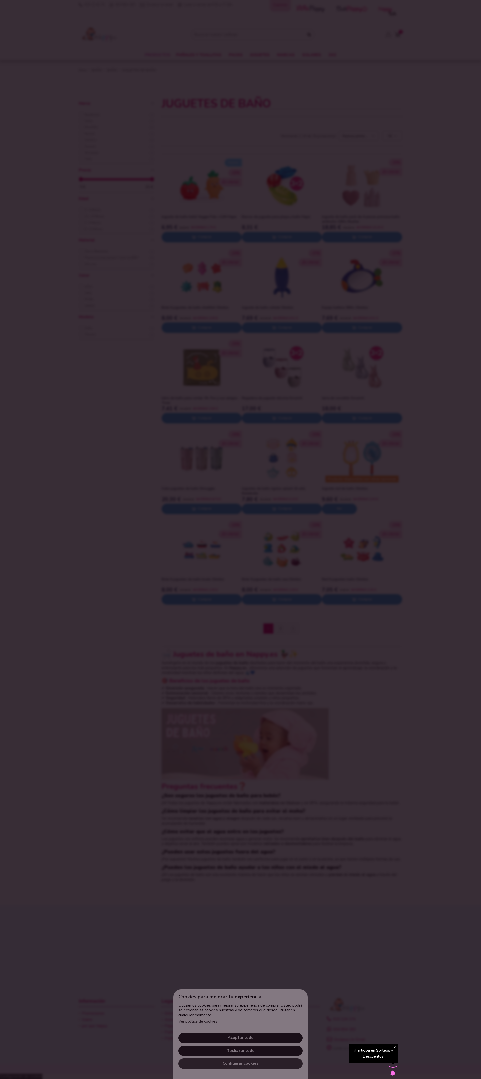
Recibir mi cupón (269, 555)
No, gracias (240, 577)
